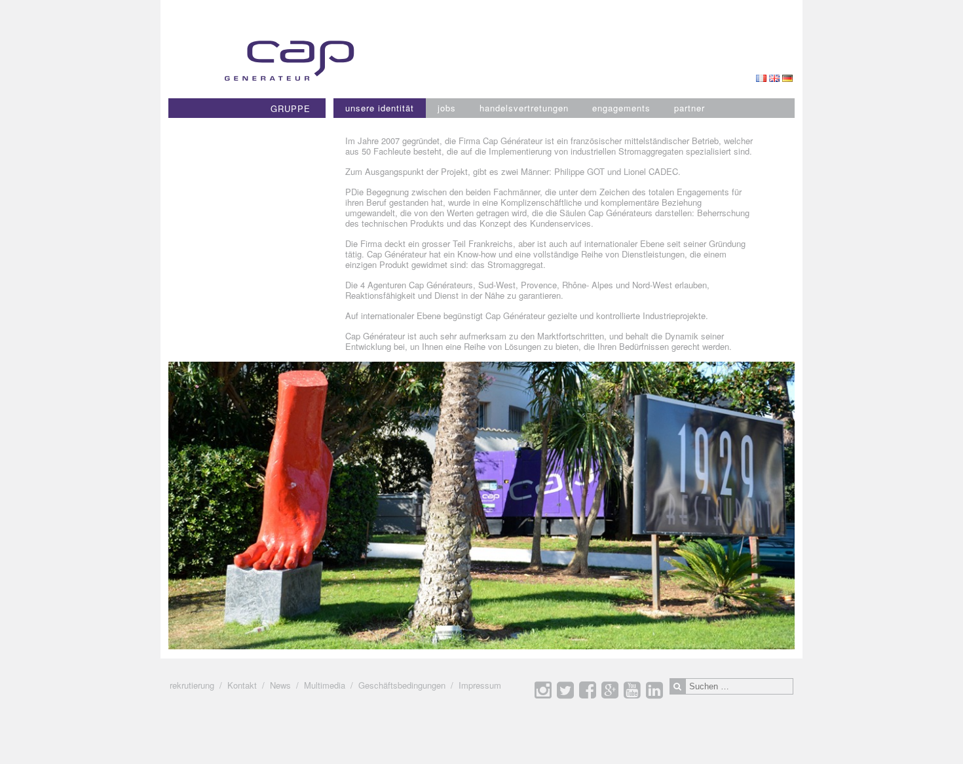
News (280, 685)
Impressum (480, 685)
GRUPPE (291, 108)
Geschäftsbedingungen (401, 685)
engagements (621, 108)
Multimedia (324, 685)
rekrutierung (192, 685)
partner (689, 108)
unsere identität (379, 108)
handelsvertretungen (524, 108)
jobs (447, 108)
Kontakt (242, 685)
